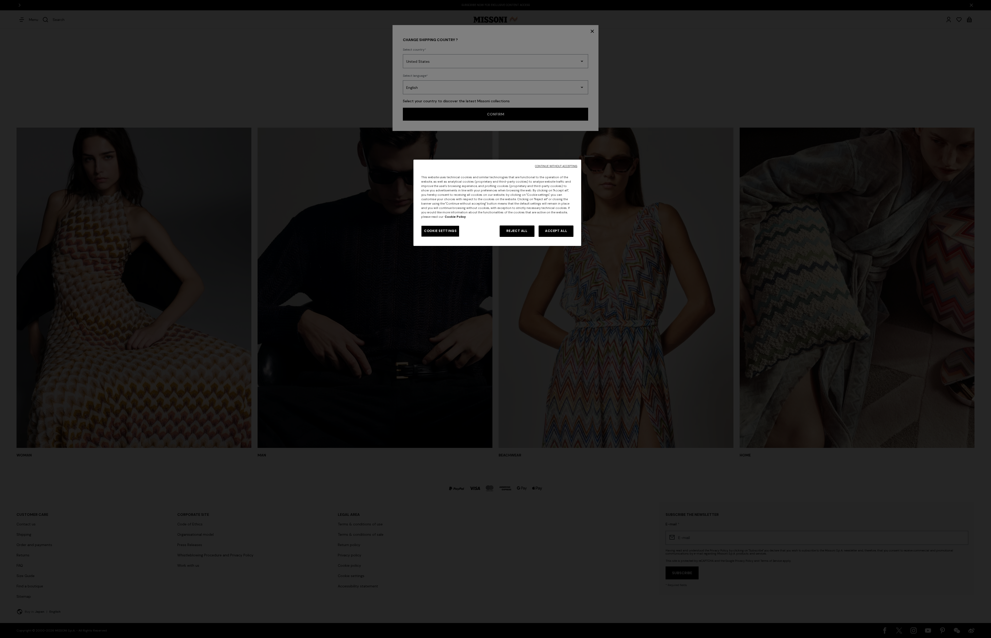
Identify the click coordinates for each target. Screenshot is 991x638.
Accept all (556, 231)
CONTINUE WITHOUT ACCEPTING (556, 166)
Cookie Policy (455, 217)
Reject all (516, 231)
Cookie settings (440, 231)
